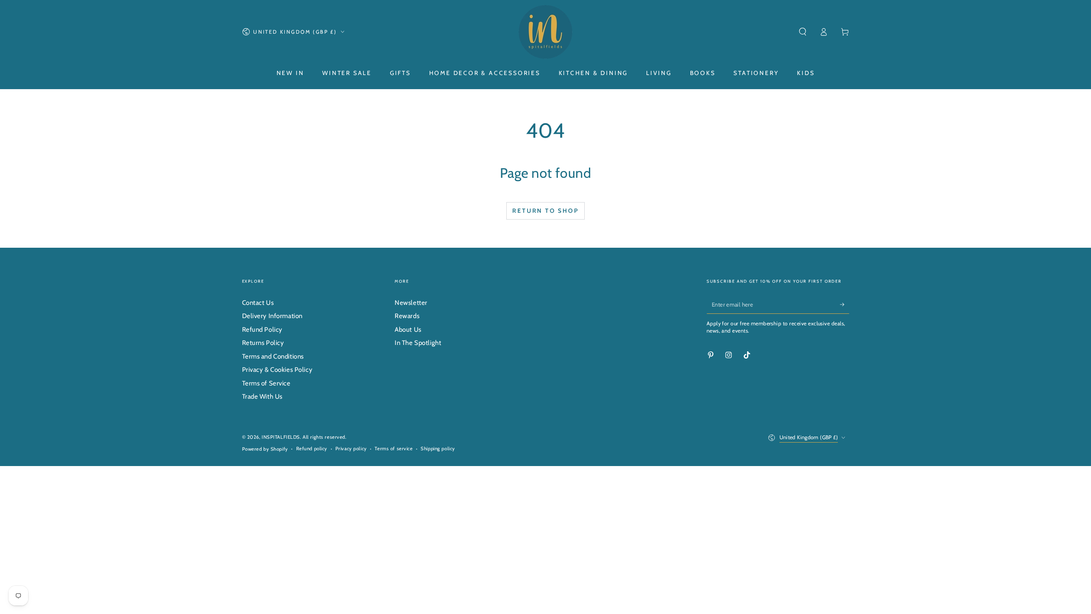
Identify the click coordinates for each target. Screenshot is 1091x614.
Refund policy (311, 449)
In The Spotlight (418, 343)
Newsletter (411, 302)
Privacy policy (351, 449)
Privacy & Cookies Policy (277, 369)
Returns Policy (263, 343)
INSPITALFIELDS (281, 437)
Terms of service (394, 449)
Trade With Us (262, 396)
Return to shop (545, 210)
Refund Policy (262, 329)
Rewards (407, 316)
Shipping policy (438, 449)
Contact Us (258, 302)
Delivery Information (272, 316)
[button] (802, 32)
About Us (408, 329)
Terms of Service (266, 383)
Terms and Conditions (273, 356)
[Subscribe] (844, 304)
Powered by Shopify (265, 449)
